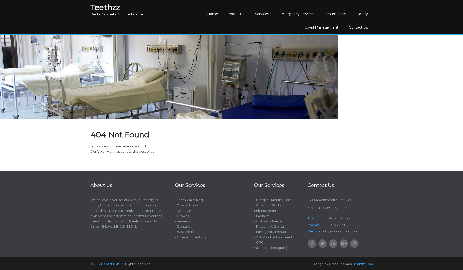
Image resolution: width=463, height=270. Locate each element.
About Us (236, 14)
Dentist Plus (363, 264)
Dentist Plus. (110, 264)
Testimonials (335, 14)
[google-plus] (344, 243)
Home (212, 14)
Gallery (362, 14)
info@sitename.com (338, 218)
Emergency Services (296, 14)
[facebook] (312, 243)
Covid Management (321, 27)
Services (262, 14)
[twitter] (322, 243)
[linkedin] (333, 243)
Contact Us (358, 27)
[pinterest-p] (354, 243)
